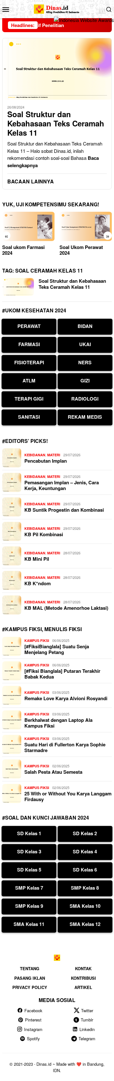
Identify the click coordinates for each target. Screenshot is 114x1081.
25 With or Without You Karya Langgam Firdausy (67, 796)
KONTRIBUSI (83, 978)
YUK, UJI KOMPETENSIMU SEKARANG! (50, 204)
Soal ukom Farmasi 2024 (23, 250)
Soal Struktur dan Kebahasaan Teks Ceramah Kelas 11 (55, 123)
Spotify (33, 1038)
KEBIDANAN (34, 454)
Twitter (87, 1010)
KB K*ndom (37, 583)
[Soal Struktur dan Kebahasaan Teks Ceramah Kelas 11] (57, 69)
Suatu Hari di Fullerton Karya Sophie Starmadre (64, 747)
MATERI (53, 454)
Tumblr (87, 1020)
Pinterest (33, 1020)
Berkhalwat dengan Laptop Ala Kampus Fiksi (58, 723)
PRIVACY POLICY (29, 987)
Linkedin (87, 1029)
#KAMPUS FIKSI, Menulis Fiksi (42, 629)
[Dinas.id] (57, 8)
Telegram (87, 1038)
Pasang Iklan (29, 978)
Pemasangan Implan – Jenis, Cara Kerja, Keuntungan (61, 485)
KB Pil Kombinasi (43, 534)
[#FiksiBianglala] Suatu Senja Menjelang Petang (56, 649)
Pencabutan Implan (45, 461)
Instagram (33, 1029)
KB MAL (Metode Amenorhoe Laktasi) (66, 608)
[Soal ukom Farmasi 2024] (28, 226)
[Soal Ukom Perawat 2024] (86, 226)
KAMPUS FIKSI (36, 640)
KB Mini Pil (36, 559)
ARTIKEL (83, 987)
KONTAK (83, 968)
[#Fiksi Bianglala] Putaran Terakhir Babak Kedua (62, 673)
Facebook (33, 1010)
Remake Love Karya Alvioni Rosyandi (65, 698)
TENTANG (29, 968)
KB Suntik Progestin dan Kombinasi (64, 510)
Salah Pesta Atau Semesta (53, 772)
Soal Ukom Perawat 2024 (81, 250)
